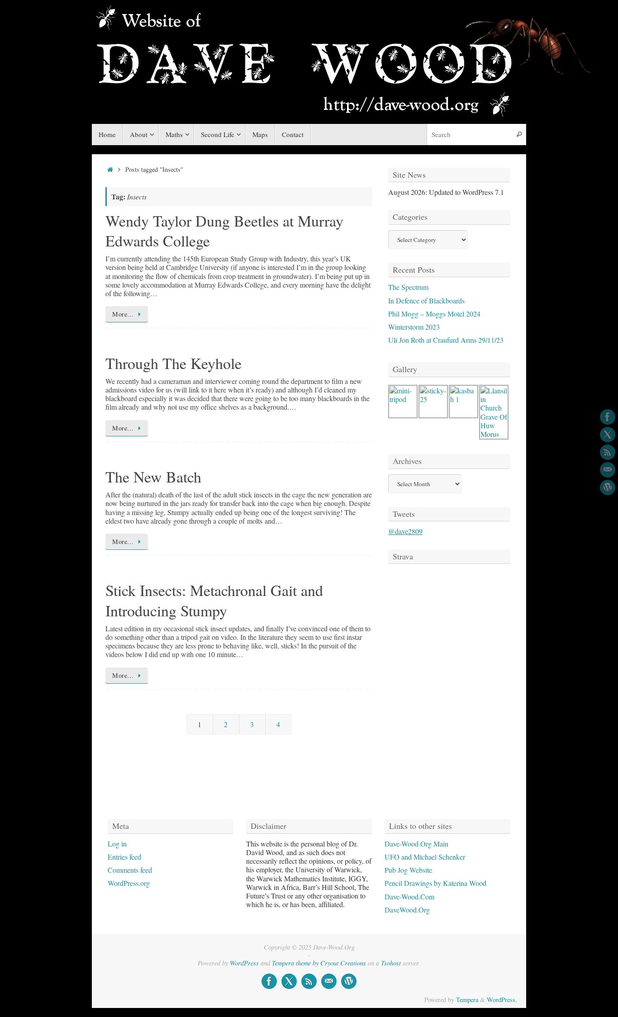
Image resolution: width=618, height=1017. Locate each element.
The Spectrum (408, 287)
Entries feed (124, 856)
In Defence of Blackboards (426, 300)
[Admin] (607, 487)
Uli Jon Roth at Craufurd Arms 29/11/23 (446, 340)
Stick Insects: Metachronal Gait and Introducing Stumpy (214, 600)
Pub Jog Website (408, 870)
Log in (117, 843)
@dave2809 (405, 531)
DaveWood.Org (407, 909)
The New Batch (153, 476)
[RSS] (607, 452)
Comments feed (130, 870)
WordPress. (502, 999)
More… (123, 314)
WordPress (244, 963)
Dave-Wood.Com (409, 896)
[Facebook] (607, 417)
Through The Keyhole (173, 363)
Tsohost (391, 963)
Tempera (467, 999)
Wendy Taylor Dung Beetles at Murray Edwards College (224, 230)
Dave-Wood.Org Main (416, 843)
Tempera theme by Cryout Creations (319, 963)
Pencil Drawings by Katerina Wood (435, 883)
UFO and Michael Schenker (425, 856)
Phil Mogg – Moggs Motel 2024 (434, 313)
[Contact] (607, 470)
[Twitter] (607, 434)
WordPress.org (129, 883)
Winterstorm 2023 (414, 326)
